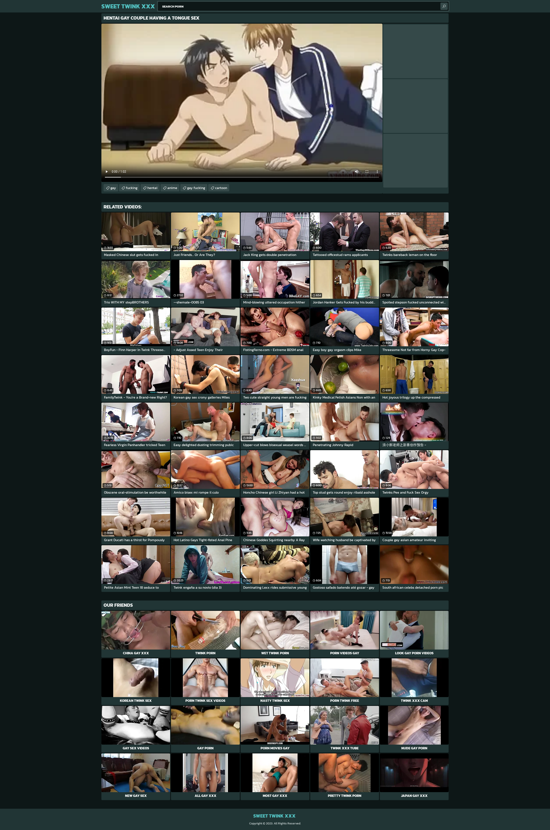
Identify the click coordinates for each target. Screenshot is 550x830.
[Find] (444, 6)
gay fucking (196, 187)
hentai (152, 187)
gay (113, 187)
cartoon (221, 187)
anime (172, 187)
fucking (132, 187)
